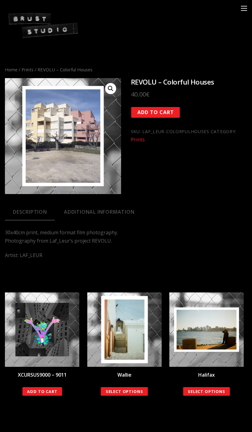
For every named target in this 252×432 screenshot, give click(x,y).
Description (30, 211)
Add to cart (155, 112)
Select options (124, 391)
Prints (27, 69)
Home (11, 69)
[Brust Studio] (43, 37)
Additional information (99, 211)
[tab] (30, 212)
